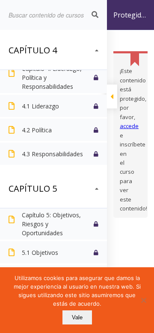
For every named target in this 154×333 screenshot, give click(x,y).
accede (129, 126)
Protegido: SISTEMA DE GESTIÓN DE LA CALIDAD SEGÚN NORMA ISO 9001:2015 (130, 20)
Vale (77, 317)
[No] (143, 300)
